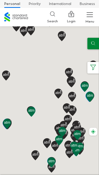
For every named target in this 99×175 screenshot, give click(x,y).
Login (71, 21)
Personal (12, 3)
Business (87, 3)
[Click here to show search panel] (93, 43)
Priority (35, 3)
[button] (59, 140)
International (60, 3)
